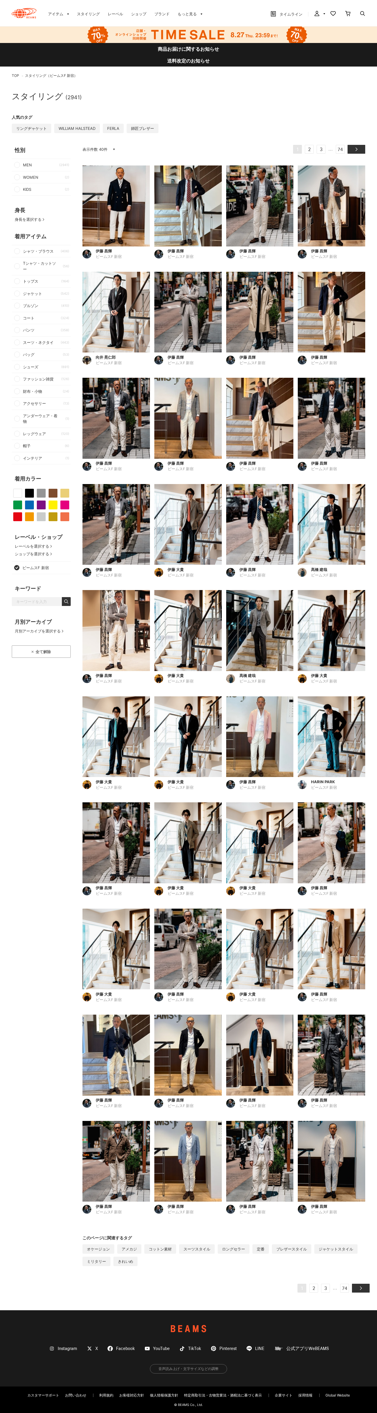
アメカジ (129, 1249)
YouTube (161, 1348)
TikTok (194, 1348)
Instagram (67, 1348)
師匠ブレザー (142, 128)
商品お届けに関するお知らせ (188, 49)
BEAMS (188, 1328)
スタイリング (88, 13)
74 (340, 150)
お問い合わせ (75, 1395)
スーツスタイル (196, 1249)
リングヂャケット (31, 128)
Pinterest (228, 1348)
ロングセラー (233, 1249)
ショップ (138, 13)
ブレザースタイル (291, 1249)
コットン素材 (160, 1249)
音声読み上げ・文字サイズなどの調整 (188, 1368)
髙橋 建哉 (319, 569)
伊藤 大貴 (176, 569)
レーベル (115, 13)
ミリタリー (96, 1261)
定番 (260, 1249)
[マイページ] (319, 14)
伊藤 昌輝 (104, 251)
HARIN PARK (323, 781)
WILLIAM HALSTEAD (77, 128)
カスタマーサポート (43, 1395)
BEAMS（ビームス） (24, 13)
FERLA (113, 128)
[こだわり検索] (362, 14)
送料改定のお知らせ (188, 61)
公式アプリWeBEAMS (307, 1348)
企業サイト (283, 1395)
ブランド (162, 13)
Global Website (337, 1395)
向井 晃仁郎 (106, 357)
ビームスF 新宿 (109, 257)
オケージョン (98, 1249)
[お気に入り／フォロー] (333, 14)
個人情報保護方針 (164, 1395)
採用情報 (305, 1395)
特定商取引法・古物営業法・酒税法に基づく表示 (223, 1395)
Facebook (125, 1348)
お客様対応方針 (131, 1395)
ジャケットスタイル (336, 1249)
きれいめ (125, 1261)
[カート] (347, 14)
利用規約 (106, 1395)
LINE (259, 1348)
